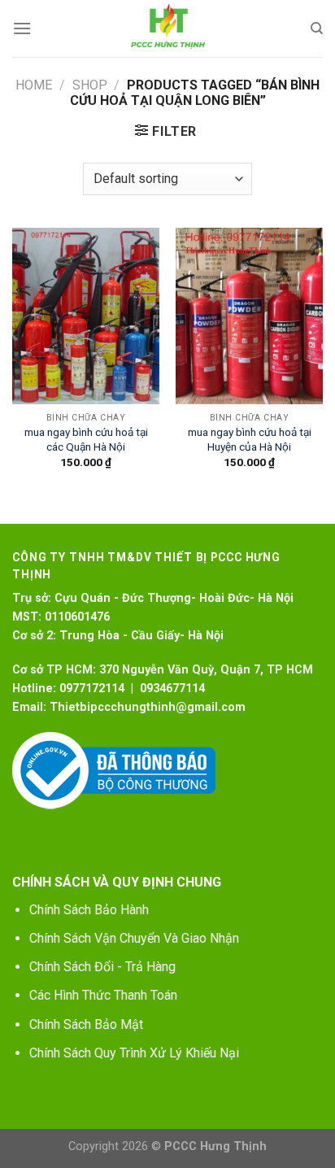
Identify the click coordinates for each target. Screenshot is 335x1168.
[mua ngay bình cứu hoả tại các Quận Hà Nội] (85, 316)
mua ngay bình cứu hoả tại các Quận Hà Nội (86, 439)
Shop (89, 85)
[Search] (317, 28)
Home (33, 85)
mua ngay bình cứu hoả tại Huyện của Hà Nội (249, 439)
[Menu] (22, 28)
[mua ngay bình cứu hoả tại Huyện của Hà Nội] (249, 316)
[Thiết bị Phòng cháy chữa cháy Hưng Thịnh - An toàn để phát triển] (167, 28)
